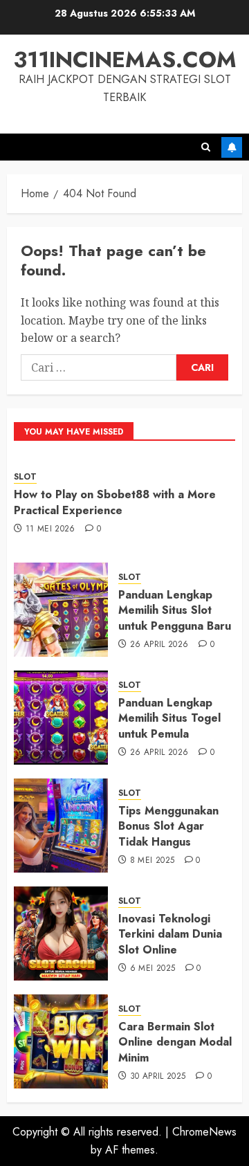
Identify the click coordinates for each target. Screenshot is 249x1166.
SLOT (25, 477)
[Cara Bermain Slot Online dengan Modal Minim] (61, 1041)
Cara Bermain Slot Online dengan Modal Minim (175, 1042)
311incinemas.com (125, 59)
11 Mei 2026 (50, 529)
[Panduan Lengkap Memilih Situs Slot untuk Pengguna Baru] (61, 610)
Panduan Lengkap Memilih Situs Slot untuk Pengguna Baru (174, 610)
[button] (205, 147)
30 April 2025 (158, 1076)
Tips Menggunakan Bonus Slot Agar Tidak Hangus (168, 826)
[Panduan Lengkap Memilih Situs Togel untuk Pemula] (61, 718)
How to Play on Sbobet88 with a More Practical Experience (115, 502)
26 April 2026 (159, 644)
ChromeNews (204, 1132)
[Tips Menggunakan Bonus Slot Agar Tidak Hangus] (61, 825)
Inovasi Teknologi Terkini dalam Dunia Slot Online (170, 934)
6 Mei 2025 (153, 968)
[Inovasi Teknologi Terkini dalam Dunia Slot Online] (61, 933)
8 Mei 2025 (152, 860)
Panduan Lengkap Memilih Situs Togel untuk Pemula (169, 718)
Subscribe (231, 147)
